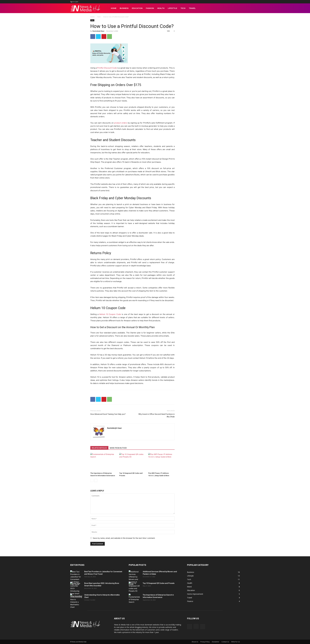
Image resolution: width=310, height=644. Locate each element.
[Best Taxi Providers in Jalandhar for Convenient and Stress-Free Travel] (76, 578)
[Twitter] (98, 36)
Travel (192, 8)
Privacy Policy (205, 642)
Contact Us (225, 642)
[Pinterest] (103, 36)
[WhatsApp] (109, 36)
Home (113, 8)
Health (160, 8)
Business (124, 8)
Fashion (150, 8)
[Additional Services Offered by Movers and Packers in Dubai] (135, 578)
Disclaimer (215, 642)
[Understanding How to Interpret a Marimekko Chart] (76, 601)
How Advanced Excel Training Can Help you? (108, 414)
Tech (183, 8)
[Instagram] (196, 626)
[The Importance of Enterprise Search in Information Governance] (103, 462)
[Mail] (202, 626)
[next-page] (95, 480)
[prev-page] (91, 480)
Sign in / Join (74, 2)
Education (137, 8)
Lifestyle (172, 8)
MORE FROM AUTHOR (118, 448)
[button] (237, 8)
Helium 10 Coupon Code (110, 314)
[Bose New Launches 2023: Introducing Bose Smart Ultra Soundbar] (76, 589)
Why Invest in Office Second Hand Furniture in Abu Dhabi (156, 415)
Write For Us (235, 642)
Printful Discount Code (107, 68)
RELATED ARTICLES (99, 448)
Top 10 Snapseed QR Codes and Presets (158, 583)
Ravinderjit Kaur (98, 31)
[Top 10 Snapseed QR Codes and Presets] (132, 462)
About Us (195, 642)
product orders (120, 123)
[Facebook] (92, 36)
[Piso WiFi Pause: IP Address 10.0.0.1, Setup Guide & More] (161, 462)
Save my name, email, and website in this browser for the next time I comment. (124, 538)
